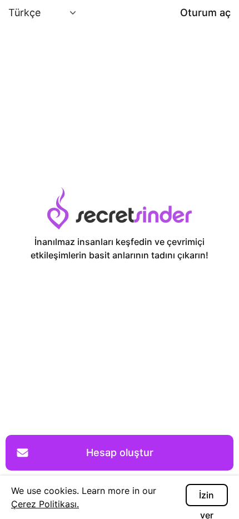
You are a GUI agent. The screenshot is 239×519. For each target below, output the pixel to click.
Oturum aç (205, 12)
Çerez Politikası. (45, 504)
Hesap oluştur (119, 452)
